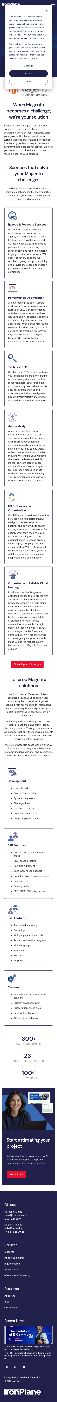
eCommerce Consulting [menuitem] (17, 1275)
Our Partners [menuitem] (11, 1307)
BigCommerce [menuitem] (12, 1263)
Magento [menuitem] (9, 1251)
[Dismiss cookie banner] (47, 11)
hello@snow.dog (13, 1228)
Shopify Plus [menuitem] (11, 1269)
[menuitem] (11, 1377)
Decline (28, 81)
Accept (28, 73)
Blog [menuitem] (6, 1301)
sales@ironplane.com (16, 1215)
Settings (28, 65)
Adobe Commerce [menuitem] (14, 1257)
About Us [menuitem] (9, 1295)
